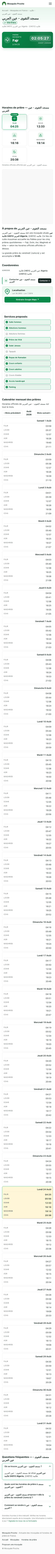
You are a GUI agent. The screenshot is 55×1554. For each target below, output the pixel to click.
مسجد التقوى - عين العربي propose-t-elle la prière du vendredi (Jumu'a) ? (24, 1496)
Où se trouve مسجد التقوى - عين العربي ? (23, 1466)
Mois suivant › (44, 413)
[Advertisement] (27, 78)
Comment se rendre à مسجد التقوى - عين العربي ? (23, 1506)
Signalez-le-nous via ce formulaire (23, 1521)
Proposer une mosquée (12, 1544)
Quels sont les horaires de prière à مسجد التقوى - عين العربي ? (23, 1485)
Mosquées (14, 1540)
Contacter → (45, 281)
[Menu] (50, 3)
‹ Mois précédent (12, 413)
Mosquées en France (19, 10)
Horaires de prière (29, 1540)
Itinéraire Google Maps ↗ (27, 299)
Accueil (5, 10)
